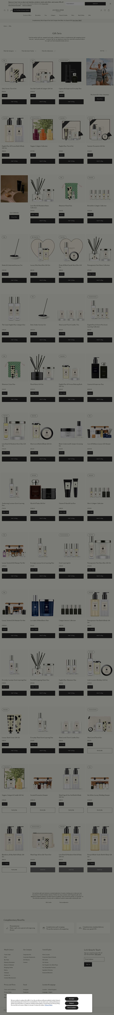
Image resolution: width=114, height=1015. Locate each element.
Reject (71, 1003)
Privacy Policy (48, 1005)
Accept (71, 999)
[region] (49, 1003)
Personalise (72, 1007)
